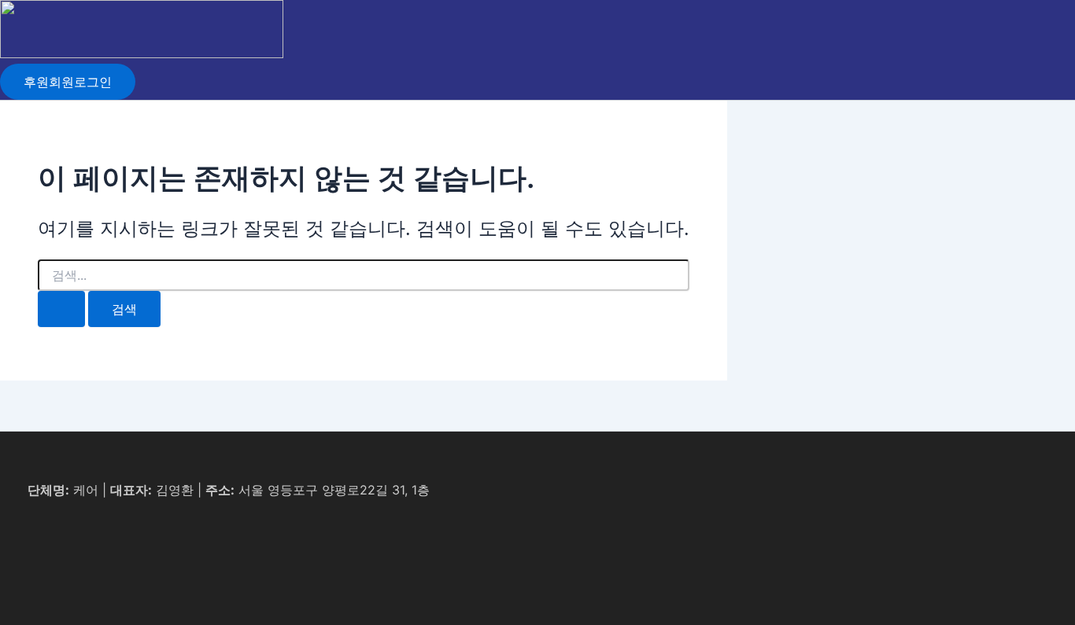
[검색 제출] (61, 309)
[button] (67, 82)
